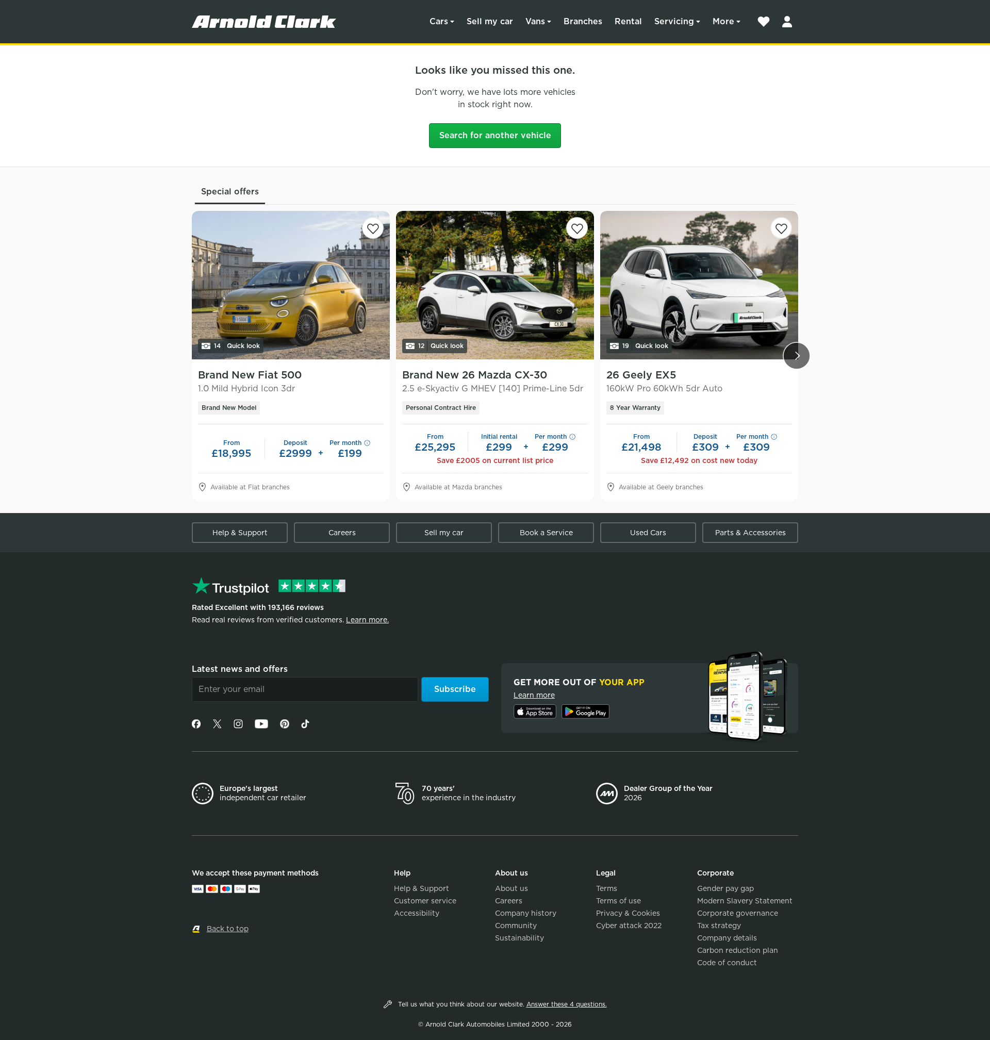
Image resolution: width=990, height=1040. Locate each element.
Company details (727, 938)
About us (511, 888)
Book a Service (546, 533)
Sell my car (490, 21)
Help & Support (240, 533)
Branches (583, 21)
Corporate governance (737, 913)
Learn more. (367, 620)
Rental (628, 21)
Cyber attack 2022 (629, 925)
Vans (535, 21)
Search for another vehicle (495, 135)
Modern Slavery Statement (745, 901)
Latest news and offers (240, 669)
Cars (439, 21)
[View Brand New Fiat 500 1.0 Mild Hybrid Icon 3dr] (291, 285)
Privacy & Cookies (628, 913)
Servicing (674, 21)
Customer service (425, 901)
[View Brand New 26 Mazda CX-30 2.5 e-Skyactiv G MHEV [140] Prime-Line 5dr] (495, 285)
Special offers (230, 191)
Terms (606, 888)
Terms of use (618, 901)
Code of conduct (727, 963)
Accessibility (416, 913)
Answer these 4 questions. (566, 1004)
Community (516, 925)
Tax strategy (719, 925)
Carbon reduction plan (737, 950)
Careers (342, 533)
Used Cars (648, 533)
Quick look (237, 346)
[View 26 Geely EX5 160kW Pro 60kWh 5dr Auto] (699, 285)
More (723, 21)
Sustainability (519, 938)
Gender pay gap (725, 888)
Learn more (534, 695)
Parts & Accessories (750, 533)
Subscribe (455, 689)
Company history (525, 913)
